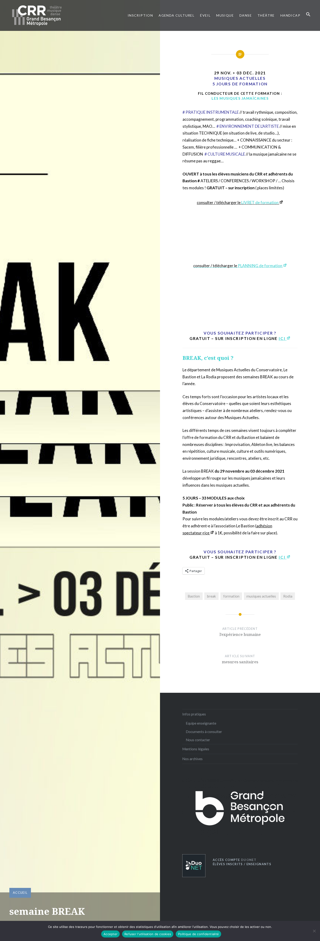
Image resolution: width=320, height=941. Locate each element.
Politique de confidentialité (198, 934)
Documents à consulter (204, 731)
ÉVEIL (205, 15)
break (211, 596)
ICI (283, 338)
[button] (308, 14)
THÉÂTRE (266, 15)
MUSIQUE (225, 15)
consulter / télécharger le (238, 202)
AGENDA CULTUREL (176, 15)
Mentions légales (195, 749)
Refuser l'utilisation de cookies (147, 934)
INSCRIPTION (140, 15)
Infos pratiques (194, 714)
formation (231, 596)
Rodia (287, 596)
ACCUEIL (20, 892)
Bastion (194, 596)
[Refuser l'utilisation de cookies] (314, 931)
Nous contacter (198, 740)
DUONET (234, 860)
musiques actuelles (261, 596)
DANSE (245, 15)
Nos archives (192, 759)
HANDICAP (290, 15)
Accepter (110, 934)
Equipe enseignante (201, 723)
